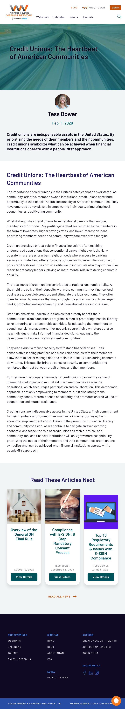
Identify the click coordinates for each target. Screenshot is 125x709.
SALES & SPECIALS (19, 659)
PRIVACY (52, 677)
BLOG (50, 647)
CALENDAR (14, 647)
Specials (87, 17)
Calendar (58, 17)
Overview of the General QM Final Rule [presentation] (24, 534)
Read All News (59, 596)
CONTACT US (90, 653)
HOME (50, 641)
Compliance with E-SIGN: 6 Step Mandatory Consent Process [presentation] (62, 541)
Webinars (42, 17)
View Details (24, 577)
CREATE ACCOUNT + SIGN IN (100, 641)
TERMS (64, 677)
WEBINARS (14, 641)
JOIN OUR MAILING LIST (97, 647)
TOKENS (12, 653)
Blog (74, 7)
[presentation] (24, 506)
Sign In (115, 7)
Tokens (73, 17)
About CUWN (97, 7)
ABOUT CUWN (55, 653)
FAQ (49, 659)
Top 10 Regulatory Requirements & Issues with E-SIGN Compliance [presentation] (101, 546)
